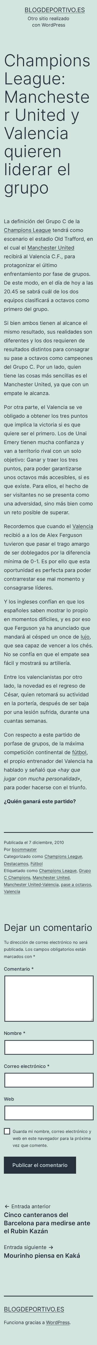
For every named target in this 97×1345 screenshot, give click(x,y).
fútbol (79, 752)
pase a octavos (76, 884)
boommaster (24, 849)
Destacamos (16, 863)
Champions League (27, 230)
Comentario (19, 969)
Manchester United (50, 248)
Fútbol (37, 863)
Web (9, 1099)
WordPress (58, 1322)
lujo (85, 637)
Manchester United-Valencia (31, 884)
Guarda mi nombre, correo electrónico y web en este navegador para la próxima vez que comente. (52, 1138)
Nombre (14, 1033)
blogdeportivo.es (55, 10)
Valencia (82, 526)
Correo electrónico (26, 1066)
